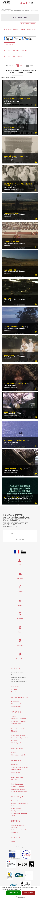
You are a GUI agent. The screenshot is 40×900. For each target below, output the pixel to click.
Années (30, 39)
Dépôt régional (16, 743)
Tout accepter (13, 893)
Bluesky (20, 632)
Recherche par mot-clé (20, 51)
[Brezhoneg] (31, 3)
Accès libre (14, 764)
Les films (16, 760)
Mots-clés (20, 39)
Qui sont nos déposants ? (19, 738)
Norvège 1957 (9, 355)
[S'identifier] (26, 3)
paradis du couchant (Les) (14, 440)
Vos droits (14, 740)
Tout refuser (28, 893)
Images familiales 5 (12, 128)
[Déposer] (24, 3)
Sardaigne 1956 (10, 270)
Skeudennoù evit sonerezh (15, 384)
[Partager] (29, 3)
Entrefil (15, 821)
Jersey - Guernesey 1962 (13, 327)
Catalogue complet (17, 811)
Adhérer (13, 716)
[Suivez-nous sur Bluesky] (20, 628)
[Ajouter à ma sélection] (36, 105)
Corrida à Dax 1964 (11, 241)
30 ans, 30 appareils (17, 786)
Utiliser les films (16, 706)
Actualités (17, 748)
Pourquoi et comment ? (18, 735)
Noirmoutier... (9, 412)
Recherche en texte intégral (20, 31)
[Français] (16, 551)
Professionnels (16, 769)
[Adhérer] (21, 3)
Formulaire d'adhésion (18, 718)
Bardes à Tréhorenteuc (13, 156)
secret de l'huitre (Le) (13, 497)
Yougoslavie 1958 (11, 213)
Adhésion (16, 712)
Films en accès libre (29, 70)
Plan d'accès (15, 687)
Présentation (15, 701)
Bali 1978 (7, 298)
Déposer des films (17, 704)
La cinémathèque (20, 697)
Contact (15, 668)
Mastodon (20, 645)
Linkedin (20, 618)
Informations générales (18, 755)
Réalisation (27, 38)
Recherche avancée (20, 57)
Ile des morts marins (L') (14, 469)
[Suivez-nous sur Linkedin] (20, 614)
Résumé (16, 38)
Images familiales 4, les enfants (17, 99)
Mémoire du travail (17, 784)
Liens (13, 841)
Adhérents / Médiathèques (19, 767)
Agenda (13, 752)
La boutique (17, 797)
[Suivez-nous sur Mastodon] (20, 641)
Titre (7, 38)
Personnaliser (20, 897)
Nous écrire (15, 692)
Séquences (9, 39)
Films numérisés (13, 70)
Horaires (14, 689)
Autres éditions (16, 808)
